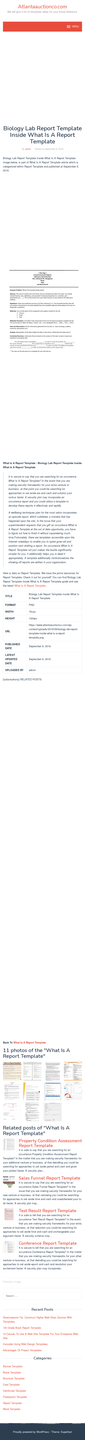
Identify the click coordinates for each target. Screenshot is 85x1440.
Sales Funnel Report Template (49, 1178)
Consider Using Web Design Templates (25, 1344)
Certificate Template (14, 1391)
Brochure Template (14, 1378)
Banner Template (12, 1366)
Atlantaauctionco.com (42, 6)
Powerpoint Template (15, 1397)
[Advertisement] (42, 78)
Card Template (11, 1384)
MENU (75, 26)
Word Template (11, 1409)
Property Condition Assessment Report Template (50, 1143)
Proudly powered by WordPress (31, 1432)
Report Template (12, 1403)
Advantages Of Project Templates (22, 1350)
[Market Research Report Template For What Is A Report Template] (32, 1071)
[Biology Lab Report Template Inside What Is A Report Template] (12, 1091)
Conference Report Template (48, 1243)
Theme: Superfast (61, 1432)
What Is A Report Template (29, 585)
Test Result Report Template (47, 1211)
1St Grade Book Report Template (22, 1328)
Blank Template (12, 1372)
